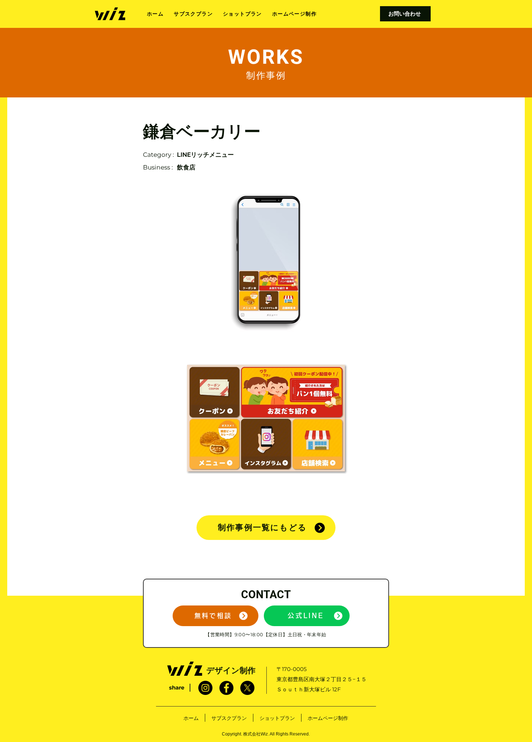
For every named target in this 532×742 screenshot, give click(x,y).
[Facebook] (226, 688)
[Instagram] (205, 688)
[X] (247, 688)
